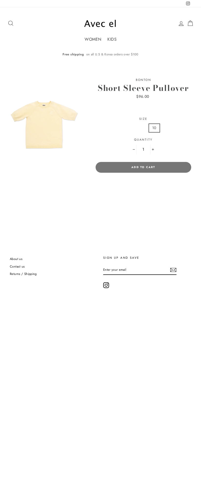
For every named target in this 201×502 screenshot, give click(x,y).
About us (16, 259)
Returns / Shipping (23, 273)
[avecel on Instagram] (106, 285)
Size (143, 119)
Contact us (17, 266)
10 (154, 128)
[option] (100, 54)
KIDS (111, 39)
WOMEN (93, 39)
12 (169, 128)
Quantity (143, 139)
